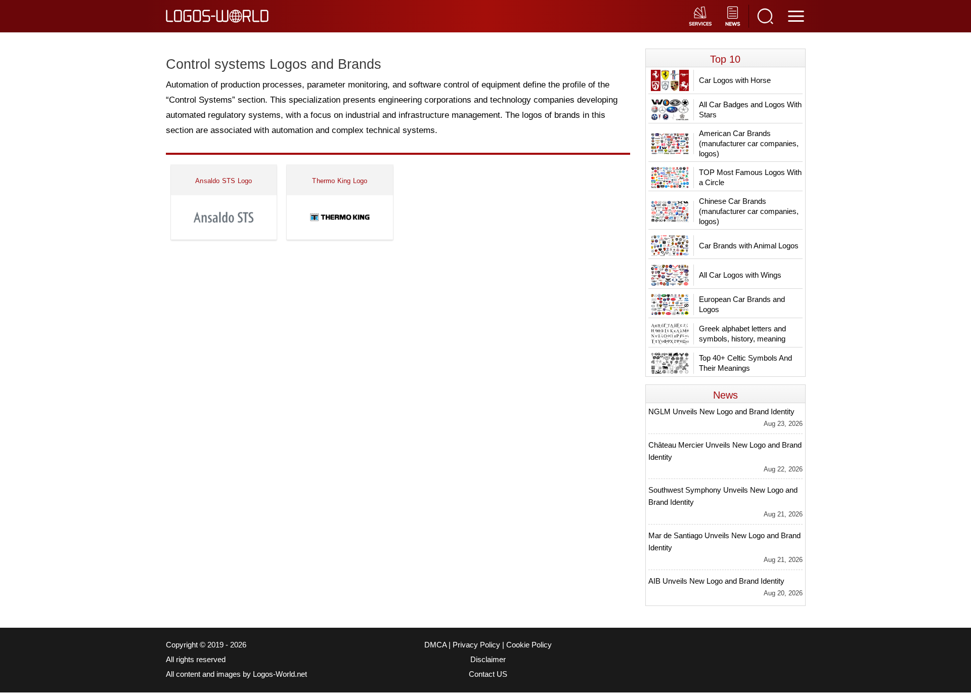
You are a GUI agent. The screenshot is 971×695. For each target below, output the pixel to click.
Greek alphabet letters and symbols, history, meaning (742, 333)
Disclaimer (488, 660)
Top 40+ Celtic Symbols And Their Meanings (745, 363)
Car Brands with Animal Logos (749, 245)
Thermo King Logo (339, 181)
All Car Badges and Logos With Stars (750, 109)
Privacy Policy (476, 645)
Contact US (488, 674)
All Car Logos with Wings (740, 275)
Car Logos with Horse (735, 80)
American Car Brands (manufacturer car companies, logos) (749, 143)
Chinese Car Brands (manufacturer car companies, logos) (749, 211)
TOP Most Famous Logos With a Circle (750, 177)
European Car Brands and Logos (742, 304)
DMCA (435, 645)
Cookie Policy (529, 645)
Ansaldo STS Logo (223, 181)
